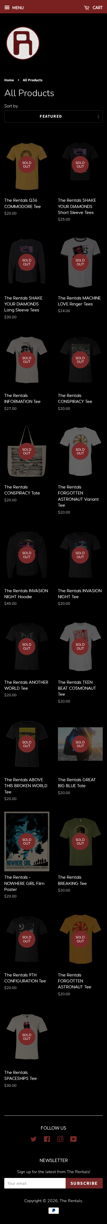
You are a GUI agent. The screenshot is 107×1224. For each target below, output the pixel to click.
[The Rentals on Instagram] (60, 1140)
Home (9, 80)
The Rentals (71, 1201)
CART (97, 7)
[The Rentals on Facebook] (47, 1140)
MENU (17, 8)
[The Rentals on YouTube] (73, 1140)
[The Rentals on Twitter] (34, 1140)
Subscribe (84, 1183)
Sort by (11, 106)
